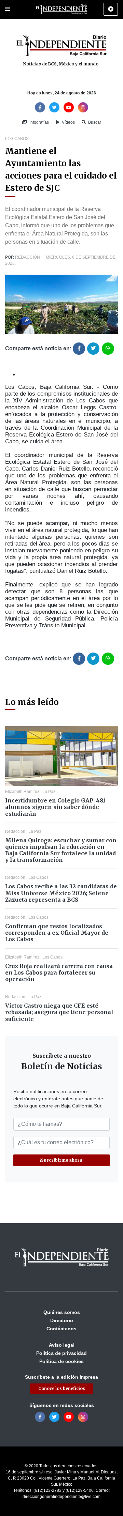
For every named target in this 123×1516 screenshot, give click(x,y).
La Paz (48, 791)
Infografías (38, 122)
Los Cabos (17, 138)
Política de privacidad (61, 1353)
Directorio (61, 1320)
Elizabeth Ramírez (22, 791)
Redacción (27, 257)
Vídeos (68, 122)
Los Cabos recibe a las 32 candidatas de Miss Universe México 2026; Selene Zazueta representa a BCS (61, 893)
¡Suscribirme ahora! (62, 1160)
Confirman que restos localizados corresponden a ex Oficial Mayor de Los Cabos (56, 933)
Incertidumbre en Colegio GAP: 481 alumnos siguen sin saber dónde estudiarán (55, 807)
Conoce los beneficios (61, 1388)
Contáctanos (61, 1328)
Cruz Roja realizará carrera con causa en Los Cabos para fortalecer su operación (59, 972)
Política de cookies (61, 1361)
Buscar (94, 122)
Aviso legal (61, 1345)
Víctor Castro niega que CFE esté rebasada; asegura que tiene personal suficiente (59, 1012)
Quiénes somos (61, 1312)
